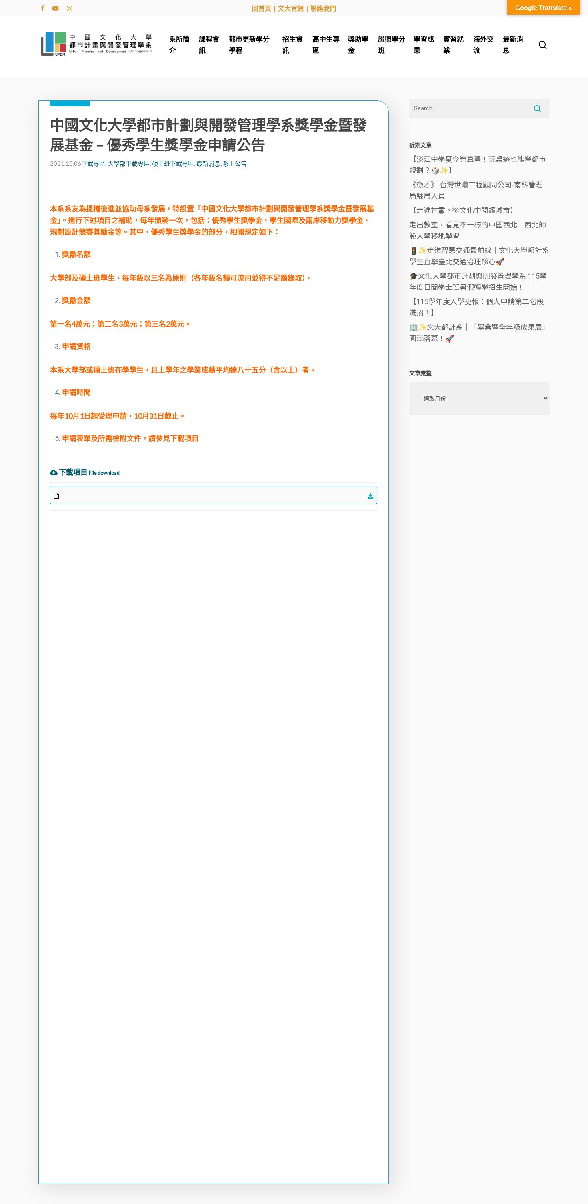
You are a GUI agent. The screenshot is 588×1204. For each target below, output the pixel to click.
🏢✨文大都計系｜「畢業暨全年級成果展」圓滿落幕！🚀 (479, 333)
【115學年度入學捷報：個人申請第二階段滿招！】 (476, 307)
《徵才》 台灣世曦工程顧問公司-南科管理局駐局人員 (476, 190)
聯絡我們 (323, 8)
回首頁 (261, 8)
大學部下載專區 (129, 163)
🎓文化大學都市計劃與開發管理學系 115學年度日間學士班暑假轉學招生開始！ (478, 281)
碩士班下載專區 (173, 163)
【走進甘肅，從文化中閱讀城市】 (463, 210)
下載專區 (93, 163)
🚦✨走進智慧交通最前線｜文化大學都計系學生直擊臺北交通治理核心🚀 (479, 256)
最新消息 (208, 163)
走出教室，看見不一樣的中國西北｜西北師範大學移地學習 (477, 230)
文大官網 (291, 8)
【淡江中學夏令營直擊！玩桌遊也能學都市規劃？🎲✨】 (477, 165)
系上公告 (235, 163)
